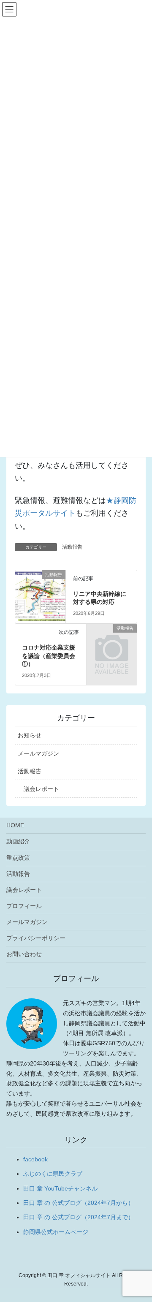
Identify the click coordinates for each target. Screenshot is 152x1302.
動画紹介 (18, 841)
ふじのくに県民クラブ (52, 1173)
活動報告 (72, 547)
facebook (35, 1159)
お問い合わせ (24, 954)
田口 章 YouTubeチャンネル (60, 1188)
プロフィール (24, 905)
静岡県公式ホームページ (55, 1232)
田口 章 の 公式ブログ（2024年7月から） (78, 1202)
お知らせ (29, 735)
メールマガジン (38, 753)
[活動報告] (40, 587)
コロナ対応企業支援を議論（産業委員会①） (48, 655)
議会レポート (41, 789)
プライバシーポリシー (35, 938)
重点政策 (18, 857)
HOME (15, 825)
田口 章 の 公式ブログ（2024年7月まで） (78, 1217)
